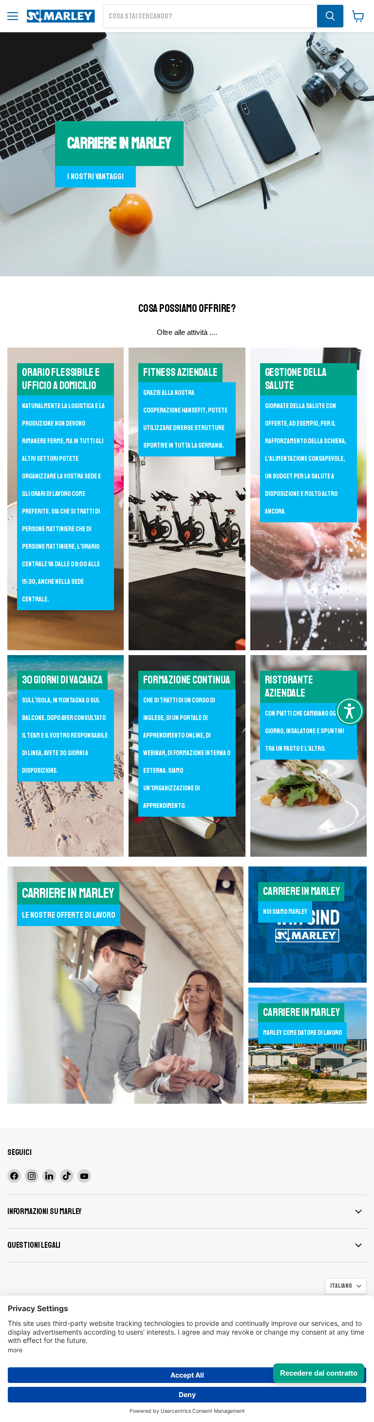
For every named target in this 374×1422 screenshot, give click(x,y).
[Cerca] (330, 16)
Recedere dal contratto (318, 1373)
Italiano (341, 1286)
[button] (349, 711)
